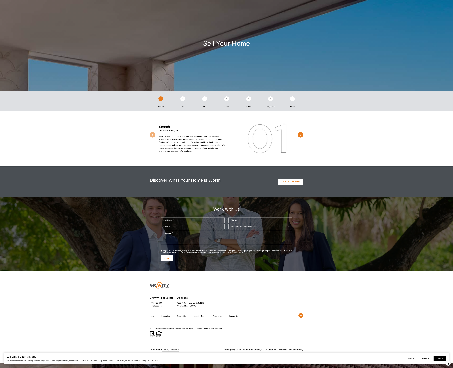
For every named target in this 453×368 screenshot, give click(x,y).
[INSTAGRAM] (300, 315)
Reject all (411, 358)
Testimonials (217, 316)
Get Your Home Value (290, 182)
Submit (167, 258)
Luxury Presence (170, 349)
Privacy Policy (238, 252)
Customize (425, 358)
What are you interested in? (243, 226)
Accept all (439, 358)
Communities (182, 316)
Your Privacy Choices (226, 365)
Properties (165, 316)
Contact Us (233, 316)
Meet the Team (199, 316)
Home (152, 316)
